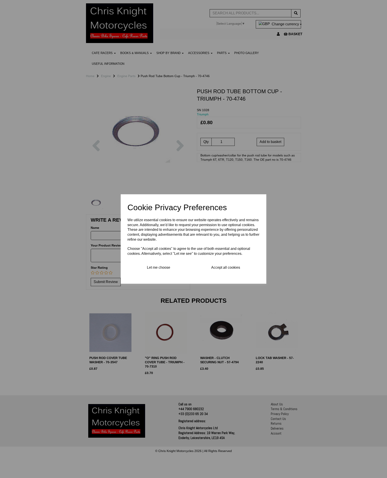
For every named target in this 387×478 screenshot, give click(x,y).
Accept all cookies (225, 267)
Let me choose (158, 267)
